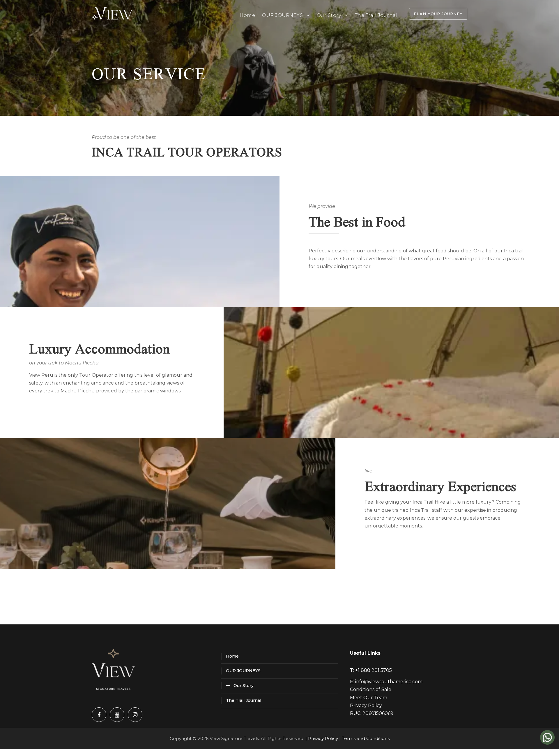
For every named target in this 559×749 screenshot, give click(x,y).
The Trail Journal (376, 15)
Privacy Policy (366, 705)
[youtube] (117, 714)
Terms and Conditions (366, 738)
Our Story (329, 15)
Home (247, 15)
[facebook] (99, 714)
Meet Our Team (368, 697)
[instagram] (135, 714)
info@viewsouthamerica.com (388, 681)
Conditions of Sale (370, 689)
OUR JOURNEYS (282, 15)
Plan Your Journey (438, 13)
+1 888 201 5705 (373, 670)
